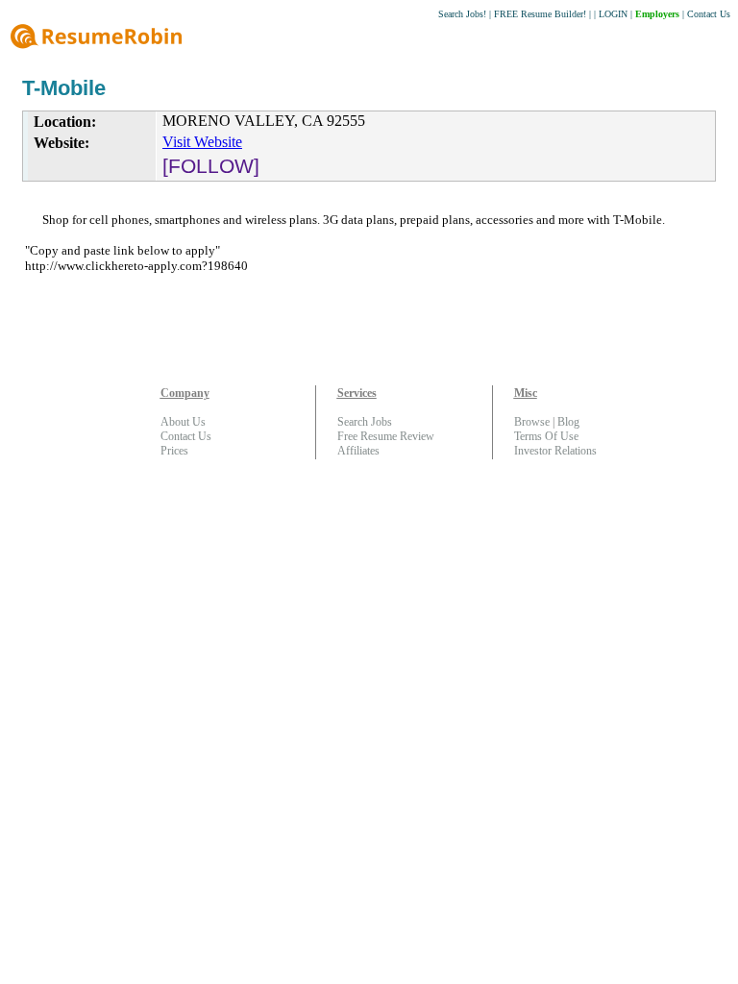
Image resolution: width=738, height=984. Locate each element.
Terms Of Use (546, 436)
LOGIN (613, 14)
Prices (174, 450)
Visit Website (202, 142)
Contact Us (708, 14)
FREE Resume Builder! (540, 14)
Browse (532, 422)
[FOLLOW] (210, 166)
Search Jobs (364, 422)
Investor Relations (555, 450)
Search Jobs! (462, 14)
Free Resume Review (385, 436)
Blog (568, 422)
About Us (183, 422)
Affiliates (358, 450)
